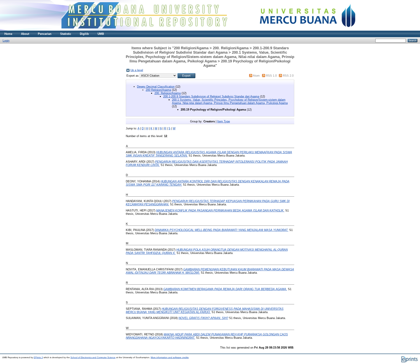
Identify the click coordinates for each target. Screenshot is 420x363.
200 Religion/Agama (158, 90)
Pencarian (44, 33)
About (25, 33)
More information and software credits (170, 357)
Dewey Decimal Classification (156, 86)
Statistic (65, 33)
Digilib (84, 33)
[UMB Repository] (210, 29)
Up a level (136, 70)
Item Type (223, 121)
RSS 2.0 (288, 75)
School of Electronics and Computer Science (93, 357)
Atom (256, 75)
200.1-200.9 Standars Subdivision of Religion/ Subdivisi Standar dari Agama (211, 96)
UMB (101, 33)
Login (6, 40)
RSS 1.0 (271, 75)
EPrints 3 (38, 357)
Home (8, 33)
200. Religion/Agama (167, 93)
